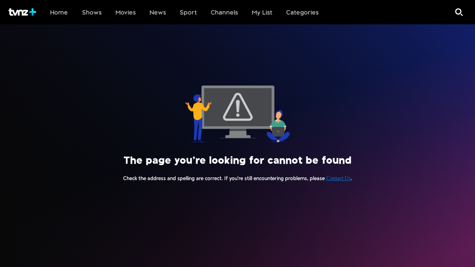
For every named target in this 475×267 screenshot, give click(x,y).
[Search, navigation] (459, 12)
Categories (302, 12)
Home (59, 12)
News (158, 12)
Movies (125, 12)
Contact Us (338, 178)
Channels (224, 12)
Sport (188, 12)
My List (262, 12)
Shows (92, 12)
